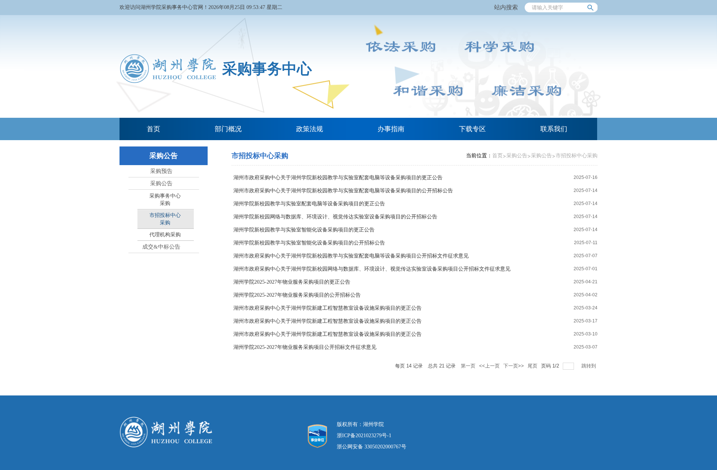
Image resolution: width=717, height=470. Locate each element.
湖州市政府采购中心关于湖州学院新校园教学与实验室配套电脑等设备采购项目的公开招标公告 (343, 190)
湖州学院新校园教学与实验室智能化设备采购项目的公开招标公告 (309, 243)
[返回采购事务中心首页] (168, 82)
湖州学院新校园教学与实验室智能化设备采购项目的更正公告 (304, 230)
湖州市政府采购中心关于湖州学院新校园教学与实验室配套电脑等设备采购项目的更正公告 (338, 177)
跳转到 (589, 366)
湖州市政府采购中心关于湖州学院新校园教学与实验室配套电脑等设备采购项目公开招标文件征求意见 (351, 256)
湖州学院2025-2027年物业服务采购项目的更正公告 (291, 282)
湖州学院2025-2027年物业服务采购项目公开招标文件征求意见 (304, 347)
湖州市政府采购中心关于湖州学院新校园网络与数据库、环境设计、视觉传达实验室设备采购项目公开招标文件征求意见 (371, 269)
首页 (497, 155)
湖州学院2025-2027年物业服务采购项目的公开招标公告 (297, 295)
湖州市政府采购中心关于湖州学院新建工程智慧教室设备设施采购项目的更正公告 (327, 308)
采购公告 (516, 155)
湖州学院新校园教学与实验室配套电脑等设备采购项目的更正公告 (309, 203)
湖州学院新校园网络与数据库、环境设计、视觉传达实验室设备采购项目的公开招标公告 (335, 217)
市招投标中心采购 (577, 155)
